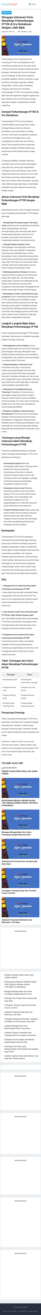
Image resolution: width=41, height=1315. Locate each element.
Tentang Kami (22, 1311)
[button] (32, 4)
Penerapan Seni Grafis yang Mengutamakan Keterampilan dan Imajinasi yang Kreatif (21, 1049)
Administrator (8, 32)
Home (5, 1311)
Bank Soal (6, 12)
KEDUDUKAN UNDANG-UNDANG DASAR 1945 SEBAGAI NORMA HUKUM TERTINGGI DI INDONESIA (20, 803)
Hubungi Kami (33, 1311)
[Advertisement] (22, 949)
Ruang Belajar (23, 1307)
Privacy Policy (12, 1311)
